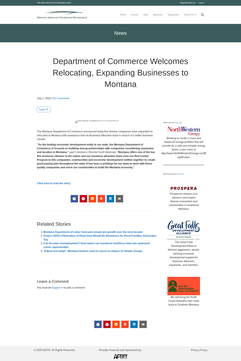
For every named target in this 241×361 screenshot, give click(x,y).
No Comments (61, 98)
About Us (189, 14)
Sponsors (158, 14)
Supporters (173, 14)
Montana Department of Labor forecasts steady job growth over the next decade (93, 232)
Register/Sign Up (187, 3)
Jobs (145, 14)
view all (178, 123)
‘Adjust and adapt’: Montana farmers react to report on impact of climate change (92, 251)
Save (42, 109)
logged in (57, 287)
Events (134, 14)
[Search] (201, 15)
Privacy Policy (199, 350)
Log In (201, 3)
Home (123, 14)
